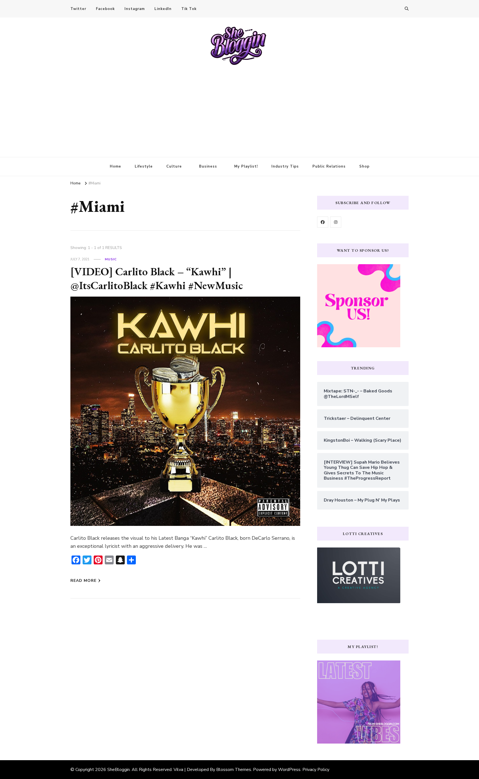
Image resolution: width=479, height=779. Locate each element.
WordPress (289, 770)
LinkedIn (163, 8)
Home (115, 166)
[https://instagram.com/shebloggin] (335, 222)
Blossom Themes (233, 770)
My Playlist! (246, 166)
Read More (83, 580)
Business (208, 166)
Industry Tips (285, 166)
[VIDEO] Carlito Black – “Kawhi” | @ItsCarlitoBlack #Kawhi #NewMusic (156, 278)
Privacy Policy (315, 770)
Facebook (105, 8)
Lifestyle (144, 166)
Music (111, 259)
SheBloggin (118, 770)
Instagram (134, 8)
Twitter (78, 8)
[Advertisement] (239, 107)
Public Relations (329, 166)
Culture (174, 166)
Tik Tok (189, 8)
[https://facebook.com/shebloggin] (322, 222)
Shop (364, 166)
